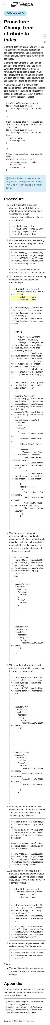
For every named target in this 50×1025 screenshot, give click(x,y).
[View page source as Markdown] (45, 36)
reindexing (38, 53)
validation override (18, 214)
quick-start (32, 205)
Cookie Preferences (26, 1021)
